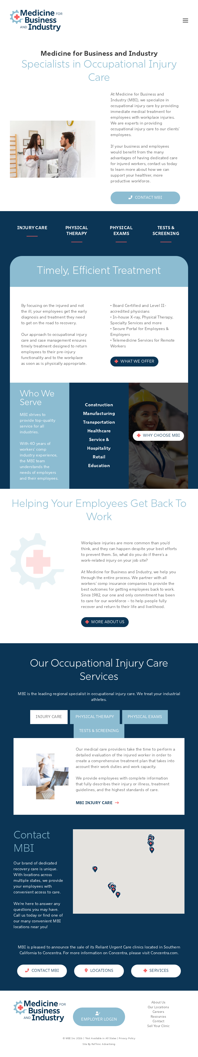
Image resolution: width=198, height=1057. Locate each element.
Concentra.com (164, 953)
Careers (158, 1012)
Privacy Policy (127, 1038)
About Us (158, 1002)
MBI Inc (71, 1038)
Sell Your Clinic (158, 1026)
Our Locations (158, 1007)
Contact (158, 1021)
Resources (158, 1016)
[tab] (49, 717)
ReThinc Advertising (103, 1044)
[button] (185, 20)
